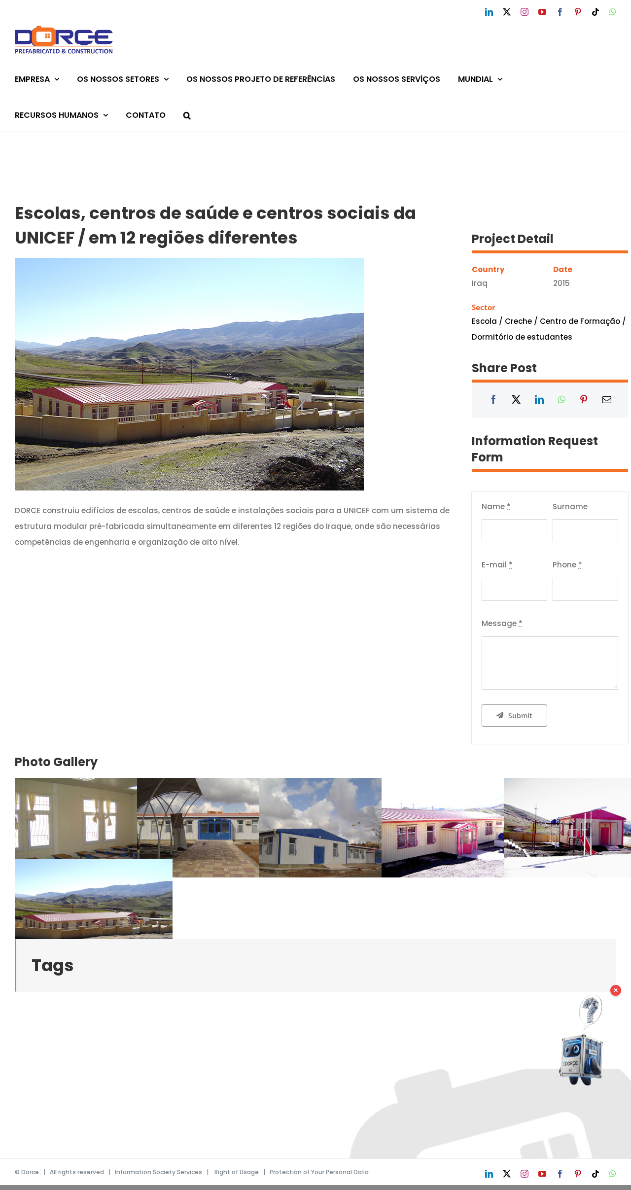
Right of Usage (236, 1172)
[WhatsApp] (561, 400)
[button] (187, 114)
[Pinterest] (583, 400)
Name (496, 506)
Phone (567, 565)
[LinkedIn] (539, 400)
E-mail (497, 565)
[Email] (606, 400)
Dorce (30, 1172)
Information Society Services (158, 1172)
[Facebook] (493, 400)
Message (502, 623)
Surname (570, 506)
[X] (516, 400)
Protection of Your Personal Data (319, 1172)
